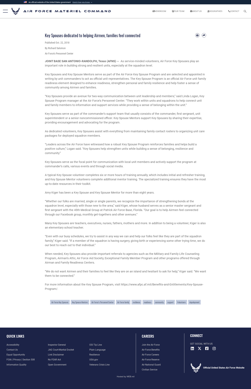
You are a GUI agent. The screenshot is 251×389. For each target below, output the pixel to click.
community (159, 302)
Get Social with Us (201, 343)
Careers (148, 336)
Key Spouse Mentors (80, 302)
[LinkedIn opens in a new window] (192, 348)
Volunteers (181, 302)
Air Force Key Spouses (59, 302)
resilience (136, 302)
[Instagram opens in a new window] (214, 348)
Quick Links (15, 336)
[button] (82, 2)
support (170, 302)
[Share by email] (204, 35)
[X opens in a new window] (199, 348)
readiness (147, 302)
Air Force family (123, 302)
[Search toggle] (245, 11)
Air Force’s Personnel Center (103, 302)
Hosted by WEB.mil (125, 376)
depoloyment (194, 302)
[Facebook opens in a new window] (207, 348)
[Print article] (197, 35)
